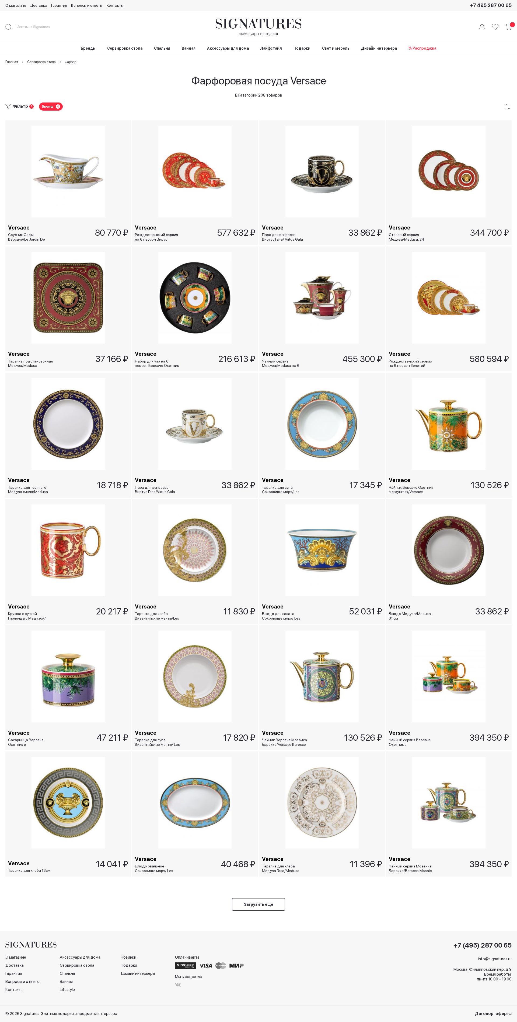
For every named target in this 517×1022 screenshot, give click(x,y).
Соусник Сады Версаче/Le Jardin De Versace (26, 237)
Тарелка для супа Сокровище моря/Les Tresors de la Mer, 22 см (281, 489)
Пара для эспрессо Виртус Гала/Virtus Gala (155, 489)
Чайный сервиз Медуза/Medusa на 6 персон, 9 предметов (280, 363)
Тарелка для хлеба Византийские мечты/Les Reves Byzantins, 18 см (157, 615)
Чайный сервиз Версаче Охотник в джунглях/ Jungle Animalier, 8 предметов (410, 742)
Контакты (115, 5)
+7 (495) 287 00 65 (482, 945)
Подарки (129, 965)
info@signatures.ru (495, 958)
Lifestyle (67, 989)
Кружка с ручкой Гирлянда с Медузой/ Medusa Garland (27, 615)
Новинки (128, 957)
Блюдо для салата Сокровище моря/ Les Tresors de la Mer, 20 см (282, 615)
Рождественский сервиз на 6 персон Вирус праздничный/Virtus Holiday (156, 237)
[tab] (258, 106)
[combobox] (37, 27)
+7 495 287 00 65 (491, 5)
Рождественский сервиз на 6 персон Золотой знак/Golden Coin (410, 363)
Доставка (38, 5)
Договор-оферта (493, 1013)
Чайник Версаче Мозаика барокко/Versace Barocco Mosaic (284, 742)
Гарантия (59, 5)
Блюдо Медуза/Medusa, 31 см (410, 615)
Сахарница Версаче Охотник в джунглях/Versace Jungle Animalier (30, 742)
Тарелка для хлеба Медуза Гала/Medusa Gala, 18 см (280, 868)
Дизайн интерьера (138, 973)
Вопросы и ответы (87, 5)
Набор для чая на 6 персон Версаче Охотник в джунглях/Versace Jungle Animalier (157, 363)
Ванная (66, 981)
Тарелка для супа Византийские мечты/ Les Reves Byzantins (157, 742)
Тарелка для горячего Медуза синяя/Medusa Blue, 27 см (28, 489)
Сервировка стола (77, 965)
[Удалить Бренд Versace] (58, 106)
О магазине (15, 5)
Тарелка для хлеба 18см (29, 870)
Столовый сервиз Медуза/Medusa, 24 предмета (406, 237)
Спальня (67, 973)
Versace (19, 227)
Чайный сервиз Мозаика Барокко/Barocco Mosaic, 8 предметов (410, 868)
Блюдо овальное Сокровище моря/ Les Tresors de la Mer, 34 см (155, 868)
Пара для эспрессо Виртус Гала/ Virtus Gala (282, 237)
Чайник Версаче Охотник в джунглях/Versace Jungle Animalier (411, 489)
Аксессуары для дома (80, 957)
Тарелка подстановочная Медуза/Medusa (30, 363)
